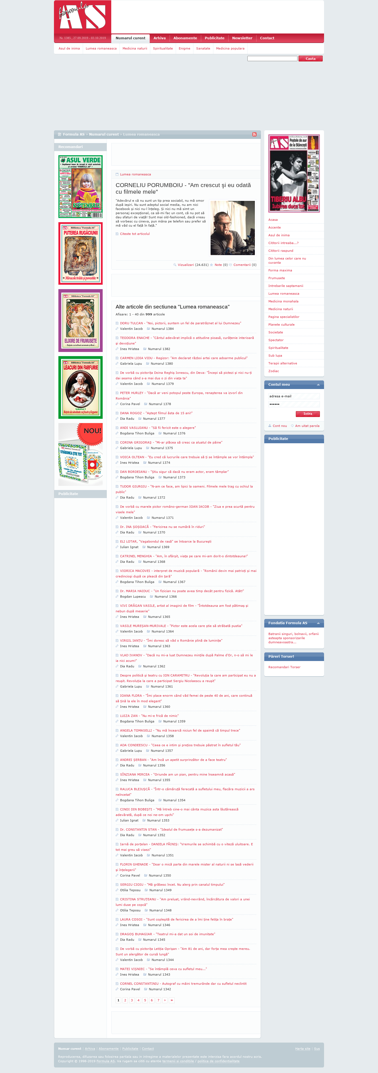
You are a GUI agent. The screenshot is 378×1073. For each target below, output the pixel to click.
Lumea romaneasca (101, 48)
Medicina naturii (135, 48)
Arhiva (160, 38)
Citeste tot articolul (135, 233)
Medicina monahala (283, 301)
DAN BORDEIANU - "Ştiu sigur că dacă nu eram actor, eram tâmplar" (174, 471)
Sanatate (203, 48)
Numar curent (69, 1048)
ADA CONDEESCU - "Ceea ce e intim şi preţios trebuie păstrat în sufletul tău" (180, 745)
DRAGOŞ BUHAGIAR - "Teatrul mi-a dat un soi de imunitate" (167, 934)
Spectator (276, 340)
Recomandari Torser (284, 667)
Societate (275, 332)
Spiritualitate (163, 48)
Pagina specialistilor (283, 316)
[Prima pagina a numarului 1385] (294, 173)
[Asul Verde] (80, 188)
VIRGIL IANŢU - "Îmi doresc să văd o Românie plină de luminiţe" (171, 640)
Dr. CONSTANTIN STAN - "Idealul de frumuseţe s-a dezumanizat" (171, 829)
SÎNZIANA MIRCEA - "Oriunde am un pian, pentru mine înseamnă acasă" (177, 774)
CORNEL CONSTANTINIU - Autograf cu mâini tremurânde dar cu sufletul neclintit (183, 983)
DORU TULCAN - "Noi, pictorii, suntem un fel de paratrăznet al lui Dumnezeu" (180, 323)
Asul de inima (69, 48)
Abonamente (185, 38)
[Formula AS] (82, 16)
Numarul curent (130, 38)
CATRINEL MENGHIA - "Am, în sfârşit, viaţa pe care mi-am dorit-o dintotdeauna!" (184, 556)
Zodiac (273, 371)
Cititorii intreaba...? (283, 243)
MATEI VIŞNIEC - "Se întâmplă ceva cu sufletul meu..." (163, 969)
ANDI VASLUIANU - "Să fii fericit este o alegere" (158, 427)
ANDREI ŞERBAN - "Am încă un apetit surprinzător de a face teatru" (173, 759)
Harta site (302, 1048)
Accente (274, 227)
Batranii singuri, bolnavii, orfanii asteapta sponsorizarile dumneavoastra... (293, 638)
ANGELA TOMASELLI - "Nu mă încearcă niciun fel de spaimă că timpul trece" (180, 730)
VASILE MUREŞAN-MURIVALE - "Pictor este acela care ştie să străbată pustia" (181, 626)
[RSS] (254, 134)
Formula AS (74, 134)
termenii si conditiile (178, 1061)
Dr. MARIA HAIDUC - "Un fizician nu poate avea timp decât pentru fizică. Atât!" (182, 591)
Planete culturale (281, 324)
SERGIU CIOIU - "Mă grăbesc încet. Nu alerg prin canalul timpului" (172, 884)
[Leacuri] (80, 255)
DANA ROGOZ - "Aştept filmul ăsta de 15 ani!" (156, 413)
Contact (267, 38)
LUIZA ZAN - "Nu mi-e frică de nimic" (149, 715)
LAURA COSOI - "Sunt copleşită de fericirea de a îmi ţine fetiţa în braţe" (176, 919)
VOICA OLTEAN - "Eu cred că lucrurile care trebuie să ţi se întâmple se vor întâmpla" (187, 457)
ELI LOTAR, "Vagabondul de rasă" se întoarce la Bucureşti (165, 541)
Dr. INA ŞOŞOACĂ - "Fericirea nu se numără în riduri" (162, 526)
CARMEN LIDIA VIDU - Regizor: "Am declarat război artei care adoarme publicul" (184, 358)
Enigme (184, 48)
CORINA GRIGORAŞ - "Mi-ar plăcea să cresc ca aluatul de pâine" (171, 442)
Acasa (273, 219)
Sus (317, 1048)
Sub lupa (275, 355)
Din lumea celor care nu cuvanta (287, 260)
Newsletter (242, 38)
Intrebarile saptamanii (285, 285)
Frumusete (276, 278)
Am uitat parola (307, 425)
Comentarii (245, 264)
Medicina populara (230, 48)
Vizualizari (193, 264)
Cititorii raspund (280, 250)
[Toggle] (318, 384)
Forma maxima (280, 270)
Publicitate (214, 38)
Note (221, 264)
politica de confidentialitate (219, 1061)
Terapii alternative (282, 363)
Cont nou (280, 425)
